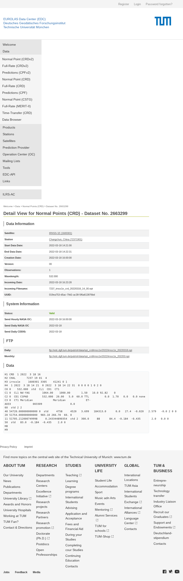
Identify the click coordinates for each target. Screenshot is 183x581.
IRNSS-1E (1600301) (60, 233)
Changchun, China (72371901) (65, 239)
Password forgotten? (159, 4)
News (7, 481)
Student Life (103, 480)
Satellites (9, 141)
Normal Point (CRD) (16, 79)
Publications (11, 487)
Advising (71, 508)
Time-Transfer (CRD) (17, 113)
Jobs (6, 572)
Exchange (131, 502)
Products (9, 127)
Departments (12, 492)
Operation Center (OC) (19, 154)
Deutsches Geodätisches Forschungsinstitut (34, 23)
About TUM (14, 465)
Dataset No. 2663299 (57, 206)
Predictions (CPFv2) (16, 72)
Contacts (71, 566)
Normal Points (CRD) (33, 206)
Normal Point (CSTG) (17, 99)
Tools (6, 167)
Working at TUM (14, 516)
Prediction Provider (16, 147)
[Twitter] (171, 572)
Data (6, 51)
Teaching (71, 475)
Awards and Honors (17, 504)
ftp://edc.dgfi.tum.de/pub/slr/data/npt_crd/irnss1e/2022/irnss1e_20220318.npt (90, 350)
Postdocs (42, 544)
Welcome (9, 44)
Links (6, 181)
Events (99, 504)
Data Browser (11, 119)
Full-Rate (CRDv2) (15, 66)
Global (131, 465)
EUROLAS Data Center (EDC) (24, 19)
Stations (8, 134)
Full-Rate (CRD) (13, 86)
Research (46, 465)
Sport (98, 492)
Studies (73, 465)
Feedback (21, 572)
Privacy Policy (8, 446)
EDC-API (9, 174)
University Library (15, 498)
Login (137, 4)
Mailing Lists (11, 161)
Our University (13, 475)
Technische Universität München (26, 27)
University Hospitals (17, 510)
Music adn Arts (105, 498)
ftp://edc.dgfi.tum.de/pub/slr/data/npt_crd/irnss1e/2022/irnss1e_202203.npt (89, 356)
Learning (71, 481)
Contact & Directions (17, 527)
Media (36, 572)
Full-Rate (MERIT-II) (16, 106)
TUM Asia (131, 485)
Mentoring (102, 509)
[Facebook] (165, 572)
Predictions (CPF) (14, 92)
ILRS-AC (9, 194)
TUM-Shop (102, 536)
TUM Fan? (11, 521)
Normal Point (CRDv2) (18, 59)
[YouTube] (177, 572)
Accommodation (106, 486)
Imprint (28, 446)
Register (123, 4)
